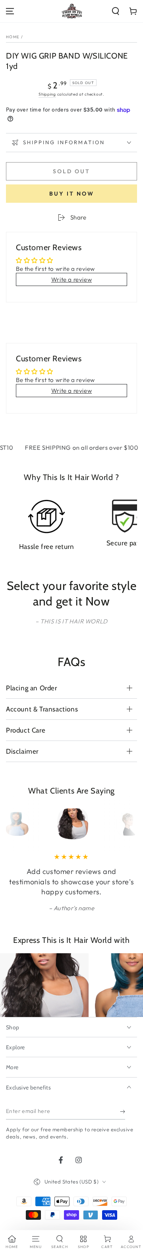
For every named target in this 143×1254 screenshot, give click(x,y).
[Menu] (10, 11)
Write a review (71, 279)
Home (12, 36)
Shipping (47, 94)
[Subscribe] (122, 1112)
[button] (115, 11)
